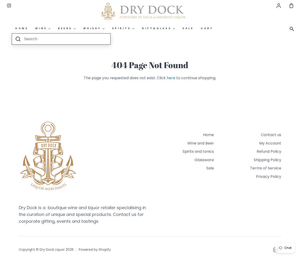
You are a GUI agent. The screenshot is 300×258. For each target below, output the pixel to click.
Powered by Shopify (95, 249)
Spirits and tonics (198, 151)
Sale (210, 168)
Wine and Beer (200, 143)
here (171, 78)
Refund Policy (269, 151)
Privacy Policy (268, 176)
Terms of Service (265, 168)
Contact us (271, 134)
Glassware (204, 160)
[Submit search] (18, 39)
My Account (270, 143)
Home (208, 134)
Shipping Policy (267, 160)
